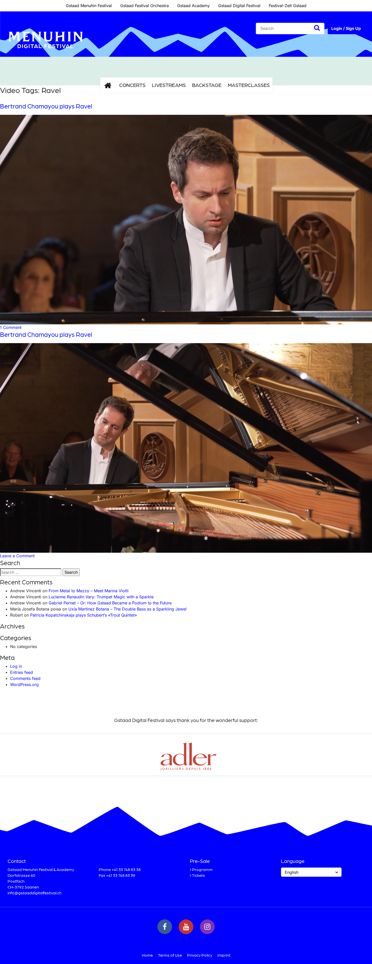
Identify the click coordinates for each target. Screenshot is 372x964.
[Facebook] (164, 926)
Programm (202, 869)
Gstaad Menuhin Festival (89, 5)
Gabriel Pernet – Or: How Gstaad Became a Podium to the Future (110, 602)
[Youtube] (186, 926)
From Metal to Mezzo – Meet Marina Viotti (89, 590)
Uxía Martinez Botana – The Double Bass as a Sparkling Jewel (127, 608)
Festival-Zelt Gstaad (287, 5)
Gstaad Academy (193, 5)
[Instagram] (207, 926)
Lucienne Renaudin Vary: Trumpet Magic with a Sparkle (101, 596)
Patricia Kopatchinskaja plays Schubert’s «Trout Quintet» (83, 615)
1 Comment (11, 327)
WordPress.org (24, 684)
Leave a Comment (17, 555)
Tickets (198, 875)
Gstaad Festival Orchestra (144, 5)
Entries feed (21, 672)
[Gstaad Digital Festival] (45, 52)
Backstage (206, 85)
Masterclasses (249, 85)
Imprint (224, 955)
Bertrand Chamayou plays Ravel (46, 106)
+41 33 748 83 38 (126, 869)
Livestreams (169, 85)
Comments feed (25, 678)
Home (147, 955)
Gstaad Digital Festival (239, 5)
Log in (16, 666)
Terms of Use (170, 955)
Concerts (132, 85)
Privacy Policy (199, 955)
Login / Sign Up (346, 28)
